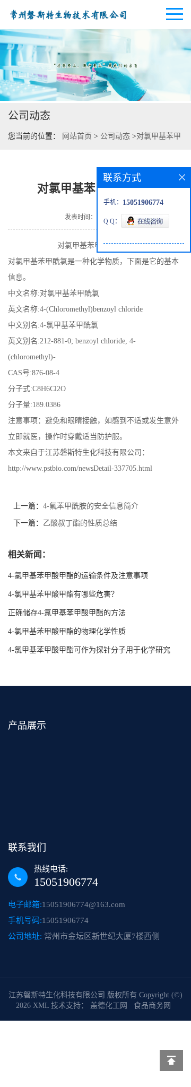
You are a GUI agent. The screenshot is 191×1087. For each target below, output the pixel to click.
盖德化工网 (108, 1006)
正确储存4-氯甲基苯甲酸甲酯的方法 (67, 613)
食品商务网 (152, 1006)
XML (41, 1006)
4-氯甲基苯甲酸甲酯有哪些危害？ (63, 594)
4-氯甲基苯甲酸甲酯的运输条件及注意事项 (78, 576)
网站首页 (77, 136)
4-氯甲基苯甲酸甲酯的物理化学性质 (67, 631)
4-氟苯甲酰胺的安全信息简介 (90, 506)
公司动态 (115, 136)
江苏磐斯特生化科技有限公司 (56, 995)
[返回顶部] (171, 1060)
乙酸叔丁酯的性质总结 (80, 523)
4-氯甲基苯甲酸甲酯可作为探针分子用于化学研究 (89, 650)
